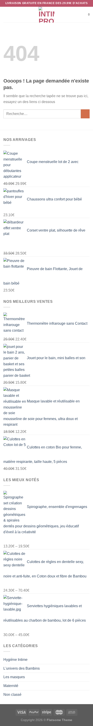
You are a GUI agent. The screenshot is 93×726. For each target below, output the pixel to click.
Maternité (10, 686)
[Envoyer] (85, 113)
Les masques (14, 677)
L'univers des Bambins (21, 668)
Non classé (12, 694)
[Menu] (6, 14)
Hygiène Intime (15, 660)
